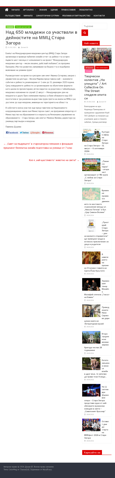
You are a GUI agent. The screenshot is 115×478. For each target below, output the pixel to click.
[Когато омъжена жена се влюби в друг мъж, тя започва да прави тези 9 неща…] (91, 359)
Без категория (102, 68)
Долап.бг (24, 47)
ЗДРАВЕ (54, 9)
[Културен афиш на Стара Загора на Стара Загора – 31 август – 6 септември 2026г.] (91, 130)
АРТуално (28, 9)
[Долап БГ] (7, 10)
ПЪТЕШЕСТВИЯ (12, 15)
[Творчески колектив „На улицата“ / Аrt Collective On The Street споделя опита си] (97, 49)
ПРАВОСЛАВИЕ (68, 9)
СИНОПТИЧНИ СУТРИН (47, 15)
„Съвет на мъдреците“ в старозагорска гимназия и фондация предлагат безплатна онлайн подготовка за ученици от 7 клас (38, 145)
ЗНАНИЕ (43, 9)
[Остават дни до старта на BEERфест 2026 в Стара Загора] (91, 420)
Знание (10, 27)
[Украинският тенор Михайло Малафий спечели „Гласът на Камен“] (91, 279)
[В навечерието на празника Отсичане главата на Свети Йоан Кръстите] (91, 253)
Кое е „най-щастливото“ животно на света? (54, 160)
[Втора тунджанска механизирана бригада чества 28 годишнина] (91, 332)
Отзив (88, 71)
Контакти (99, 15)
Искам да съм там (23, 27)
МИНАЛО (28, 15)
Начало (16, 9)
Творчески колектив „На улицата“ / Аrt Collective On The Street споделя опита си (95, 87)
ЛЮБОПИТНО (86, 9)
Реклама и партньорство (76, 15)
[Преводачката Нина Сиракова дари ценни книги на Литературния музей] (91, 306)
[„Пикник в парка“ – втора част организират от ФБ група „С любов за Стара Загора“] (91, 160)
